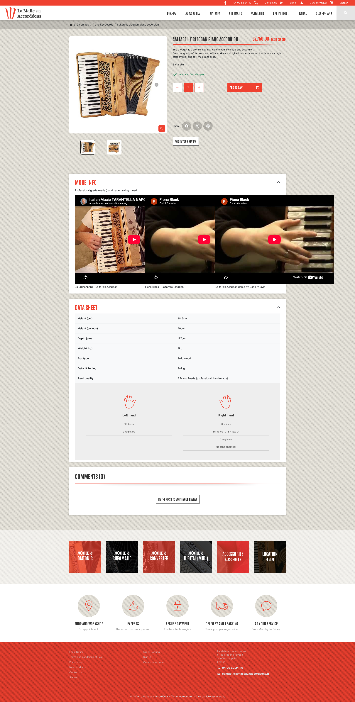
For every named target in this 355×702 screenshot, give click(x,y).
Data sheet (86, 307)
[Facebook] (225, 2)
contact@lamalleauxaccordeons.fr (245, 673)
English (344, 2)
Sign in (147, 656)
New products (77, 667)
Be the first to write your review (177, 499)
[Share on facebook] (186, 126)
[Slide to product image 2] (114, 147)
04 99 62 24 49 (232, 667)
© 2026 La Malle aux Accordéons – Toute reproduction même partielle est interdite (177, 696)
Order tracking (151, 651)
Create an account (153, 662)
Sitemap (73, 677)
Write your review (185, 141)
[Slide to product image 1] (88, 147)
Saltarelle (178, 64)
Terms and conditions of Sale (86, 656)
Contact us (75, 672)
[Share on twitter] (197, 126)
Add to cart (244, 87)
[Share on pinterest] (208, 126)
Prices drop (75, 662)
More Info (86, 182)
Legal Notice (76, 651)
